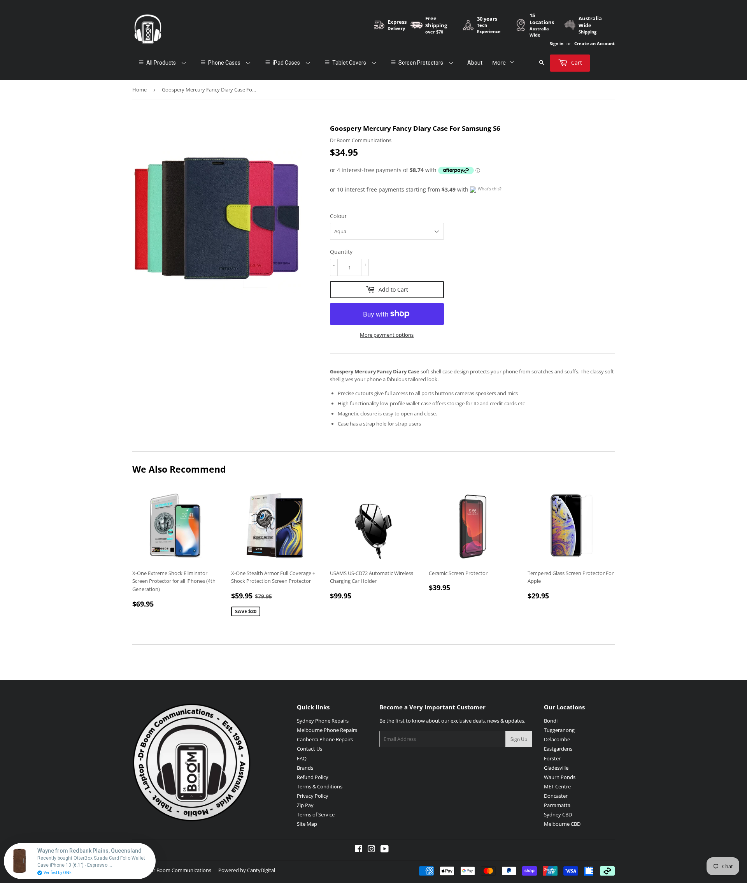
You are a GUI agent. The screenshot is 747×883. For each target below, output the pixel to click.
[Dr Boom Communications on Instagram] (371, 849)
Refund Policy (312, 777)
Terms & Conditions (319, 786)
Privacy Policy (312, 795)
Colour (338, 216)
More (499, 62)
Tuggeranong (559, 729)
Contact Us (309, 748)
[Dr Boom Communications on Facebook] (358, 849)
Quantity (341, 251)
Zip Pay (305, 805)
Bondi (551, 720)
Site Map (307, 823)
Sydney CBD (558, 814)
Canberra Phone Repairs (325, 739)
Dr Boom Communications (180, 870)
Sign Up (518, 739)
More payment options (387, 334)
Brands (305, 767)
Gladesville (556, 767)
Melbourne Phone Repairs (327, 729)
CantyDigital (261, 870)
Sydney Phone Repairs (323, 720)
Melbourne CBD (562, 823)
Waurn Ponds (559, 777)
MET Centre (557, 786)
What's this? (490, 189)
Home (139, 89)
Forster (552, 758)
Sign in (556, 43)
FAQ (302, 758)
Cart (576, 62)
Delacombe (557, 739)
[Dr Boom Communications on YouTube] (385, 849)
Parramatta (557, 805)
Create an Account (594, 43)
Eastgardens (558, 748)
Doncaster (556, 795)
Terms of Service (316, 814)
